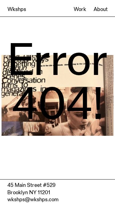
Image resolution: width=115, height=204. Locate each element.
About (101, 9)
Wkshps (16, 9)
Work (80, 9)
